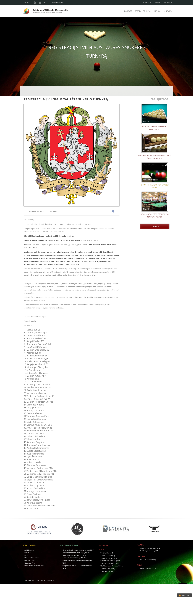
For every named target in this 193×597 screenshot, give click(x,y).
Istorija (138, 11)
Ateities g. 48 (108, 553)
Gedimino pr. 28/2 (113, 563)
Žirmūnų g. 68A (115, 561)
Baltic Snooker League (31, 558)
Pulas (157, 3)
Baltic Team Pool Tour (31, 560)
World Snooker (29, 550)
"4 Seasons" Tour (29, 563)
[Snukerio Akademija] (77, 529)
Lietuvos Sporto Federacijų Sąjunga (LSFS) (76, 553)
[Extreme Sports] (116, 528)
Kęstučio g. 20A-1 (151, 568)
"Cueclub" (103, 555)
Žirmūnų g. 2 (112, 555)
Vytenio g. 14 (112, 571)
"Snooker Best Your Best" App (34, 566)
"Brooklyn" (104, 558)
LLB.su (26, 555)
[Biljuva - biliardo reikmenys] (39, 529)
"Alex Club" (142, 560)
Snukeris (167, 3)
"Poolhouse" (104, 561)
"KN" (101, 553)
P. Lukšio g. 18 (112, 568)
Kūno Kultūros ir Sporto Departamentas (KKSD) (78, 550)
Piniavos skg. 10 (152, 560)
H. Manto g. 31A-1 (153, 551)
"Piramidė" (104, 571)
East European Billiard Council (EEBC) (74, 555)
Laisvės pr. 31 (113, 558)
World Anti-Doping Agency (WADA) (73, 558)
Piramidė (146, 3)
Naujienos (128, 11)
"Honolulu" (142, 548)
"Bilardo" (142, 568)
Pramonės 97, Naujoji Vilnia (113, 566)
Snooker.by (27, 553)
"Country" (103, 568)
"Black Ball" (142, 551)
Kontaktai (167, 11)
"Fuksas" (103, 563)
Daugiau (155, 226)
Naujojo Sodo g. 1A (153, 548)
